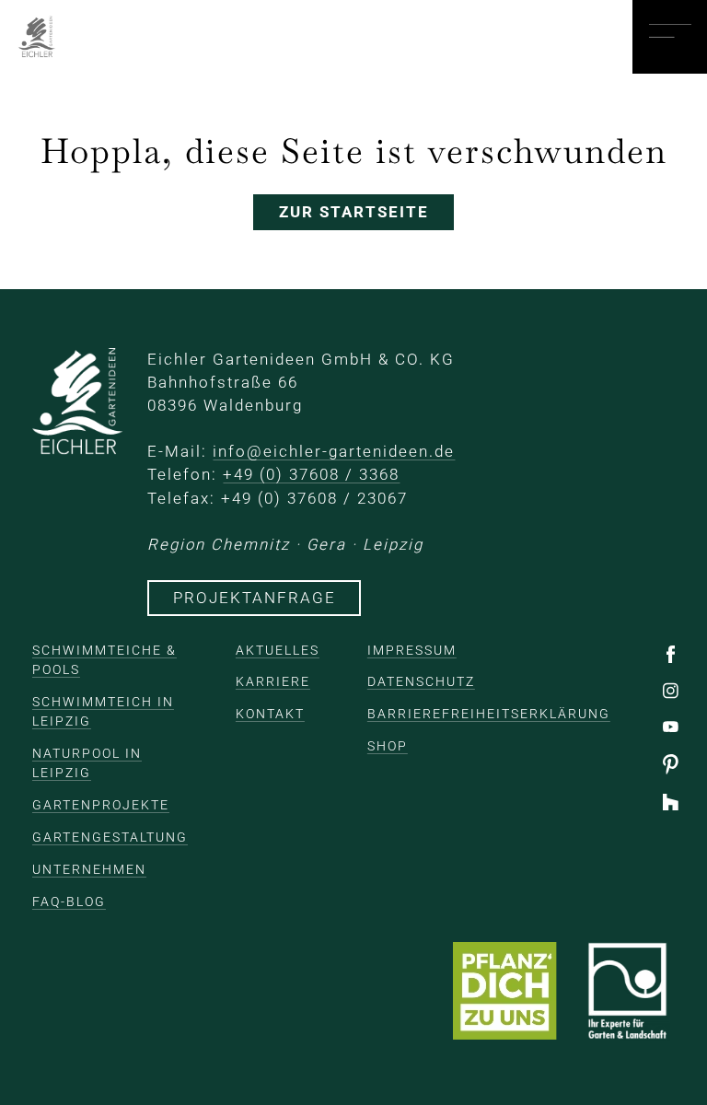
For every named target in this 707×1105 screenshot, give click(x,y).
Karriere (273, 681)
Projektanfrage (254, 597)
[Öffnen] (669, 36)
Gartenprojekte (100, 804)
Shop (387, 746)
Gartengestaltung (110, 837)
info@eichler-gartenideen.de (334, 451)
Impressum (412, 650)
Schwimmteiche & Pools (104, 660)
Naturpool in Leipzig (87, 763)
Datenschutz (421, 681)
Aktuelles (277, 650)
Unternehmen (89, 869)
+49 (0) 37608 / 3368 (311, 474)
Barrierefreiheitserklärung (488, 713)
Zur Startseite (354, 212)
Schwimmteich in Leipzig (103, 711)
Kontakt (270, 713)
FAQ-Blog (69, 901)
